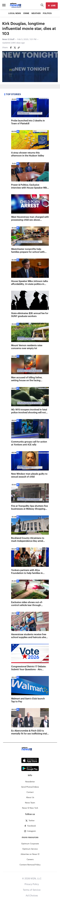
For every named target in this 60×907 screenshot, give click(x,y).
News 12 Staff (8, 39)
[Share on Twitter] (15, 48)
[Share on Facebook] (11, 48)
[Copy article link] (19, 48)
